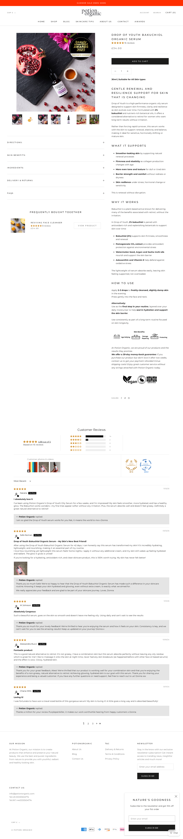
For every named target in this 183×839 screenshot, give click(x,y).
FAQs (10, 193)
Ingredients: (15, 168)
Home (41, 21)
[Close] (176, 796)
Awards (140, 21)
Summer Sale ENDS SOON (91, 3)
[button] (118, 43)
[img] (20, 489)
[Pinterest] (129, 398)
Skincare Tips (85, 21)
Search (157, 13)
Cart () (171, 13)
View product (87, 226)
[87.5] (131, 465)
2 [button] (88, 723)
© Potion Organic (21, 830)
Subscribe (152, 828)
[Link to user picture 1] (20, 568)
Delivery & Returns (20, 180)
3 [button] (92, 723)
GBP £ (10, 13)
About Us (106, 21)
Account (144, 13)
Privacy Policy (112, 758)
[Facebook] (121, 398)
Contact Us (77, 758)
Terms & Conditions (115, 754)
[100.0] (145, 465)
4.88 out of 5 (44, 442)
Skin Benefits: (16, 155)
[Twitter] (125, 398)
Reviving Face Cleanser (46, 223)
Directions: (14, 142)
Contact (123, 21)
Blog (66, 21)
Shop (54, 21)
